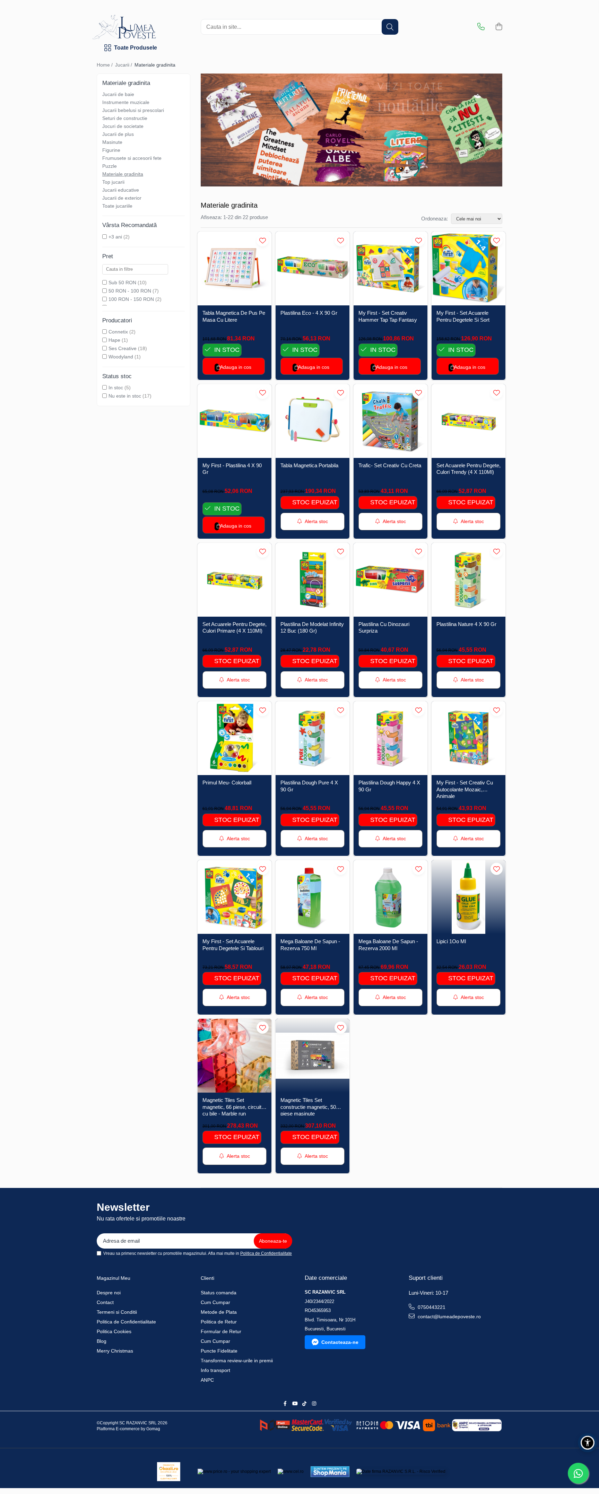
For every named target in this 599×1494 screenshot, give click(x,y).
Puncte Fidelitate (219, 1351)
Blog (101, 1341)
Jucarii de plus (118, 134)
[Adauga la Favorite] (263, 240)
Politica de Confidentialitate (266, 1253)
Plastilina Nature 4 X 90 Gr (466, 624)
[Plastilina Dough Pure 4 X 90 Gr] (312, 738)
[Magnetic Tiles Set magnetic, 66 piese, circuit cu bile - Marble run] (234, 1056)
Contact (105, 1302)
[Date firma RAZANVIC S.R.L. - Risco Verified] (400, 1472)
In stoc (115, 387)
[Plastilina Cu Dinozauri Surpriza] (390, 580)
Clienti (207, 1278)
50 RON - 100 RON (129, 291)
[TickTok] (304, 1403)
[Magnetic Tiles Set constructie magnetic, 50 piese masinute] (312, 1056)
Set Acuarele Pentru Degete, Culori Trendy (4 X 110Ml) (468, 468)
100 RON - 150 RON (131, 299)
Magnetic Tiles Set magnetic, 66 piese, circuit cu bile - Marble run (231, 1106)
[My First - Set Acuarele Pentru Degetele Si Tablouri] (234, 897)
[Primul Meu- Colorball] (234, 738)
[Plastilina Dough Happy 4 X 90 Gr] (390, 738)
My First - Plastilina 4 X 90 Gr (232, 468)
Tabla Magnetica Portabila (309, 465)
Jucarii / (124, 65)
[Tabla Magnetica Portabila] (312, 421)
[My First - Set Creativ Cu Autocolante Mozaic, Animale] (468, 738)
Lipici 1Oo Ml (451, 941)
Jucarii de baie (118, 94)
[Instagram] (314, 1403)
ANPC (207, 1380)
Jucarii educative (120, 190)
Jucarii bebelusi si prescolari (133, 110)
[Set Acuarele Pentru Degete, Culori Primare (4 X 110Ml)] (234, 580)
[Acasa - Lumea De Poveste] (149, 27)
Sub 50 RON (122, 282)
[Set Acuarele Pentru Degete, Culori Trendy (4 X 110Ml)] (468, 421)
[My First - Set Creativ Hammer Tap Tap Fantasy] (390, 268)
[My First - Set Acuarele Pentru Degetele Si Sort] (468, 268)
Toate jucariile (117, 206)
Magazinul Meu (113, 1278)
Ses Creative (122, 348)
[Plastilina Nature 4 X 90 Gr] (468, 580)
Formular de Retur (221, 1331)
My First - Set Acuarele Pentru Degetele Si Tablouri (232, 944)
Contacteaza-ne (339, 1342)
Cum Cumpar (215, 1302)
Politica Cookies (114, 1331)
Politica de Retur (219, 1321)
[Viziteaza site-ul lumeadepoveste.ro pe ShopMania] (330, 1471)
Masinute (112, 142)
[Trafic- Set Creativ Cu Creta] (390, 421)
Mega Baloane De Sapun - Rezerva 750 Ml (310, 944)
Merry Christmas (115, 1351)
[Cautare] (390, 27)
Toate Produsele (135, 48)
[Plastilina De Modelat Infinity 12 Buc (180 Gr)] (312, 580)
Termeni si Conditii (117, 1312)
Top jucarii (113, 182)
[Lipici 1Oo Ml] (468, 897)
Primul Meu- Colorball (226, 782)
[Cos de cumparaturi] (498, 27)
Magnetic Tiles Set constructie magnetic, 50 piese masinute (308, 1106)
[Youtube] (294, 1403)
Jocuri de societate (123, 126)
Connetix (118, 332)
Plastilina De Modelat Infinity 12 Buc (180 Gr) (312, 627)
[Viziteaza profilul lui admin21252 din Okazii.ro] (169, 1471)
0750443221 (430, 1307)
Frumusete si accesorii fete (132, 158)
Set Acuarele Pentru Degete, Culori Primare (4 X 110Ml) (234, 627)
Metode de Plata (219, 1312)
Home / (105, 65)
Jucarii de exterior (121, 198)
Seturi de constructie (124, 118)
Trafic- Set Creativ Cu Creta (389, 465)
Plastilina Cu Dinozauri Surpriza (383, 627)
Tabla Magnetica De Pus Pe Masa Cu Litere (233, 316)
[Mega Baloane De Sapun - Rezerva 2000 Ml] (390, 897)
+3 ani (115, 237)
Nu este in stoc (124, 396)
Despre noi (109, 1292)
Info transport (215, 1370)
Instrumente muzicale (125, 102)
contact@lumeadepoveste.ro (448, 1316)
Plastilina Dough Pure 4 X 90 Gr (309, 786)
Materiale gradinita (122, 174)
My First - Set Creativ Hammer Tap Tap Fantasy (387, 316)
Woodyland (120, 356)
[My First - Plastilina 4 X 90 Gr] (234, 421)
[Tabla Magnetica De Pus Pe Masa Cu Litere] (234, 268)
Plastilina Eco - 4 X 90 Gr (308, 313)
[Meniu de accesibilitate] (587, 1442)
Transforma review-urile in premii (237, 1360)
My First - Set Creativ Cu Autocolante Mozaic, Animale (464, 789)
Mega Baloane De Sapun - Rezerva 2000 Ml (388, 944)
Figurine (111, 150)
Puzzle (109, 166)
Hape (114, 340)
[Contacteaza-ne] (481, 27)
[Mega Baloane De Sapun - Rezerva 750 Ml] (312, 897)
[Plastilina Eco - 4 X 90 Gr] (312, 268)
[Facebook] (285, 1403)
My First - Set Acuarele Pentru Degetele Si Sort (462, 316)
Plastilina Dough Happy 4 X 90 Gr (389, 786)
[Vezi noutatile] (351, 129)
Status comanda (218, 1292)
